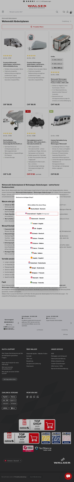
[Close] (57, 197)
